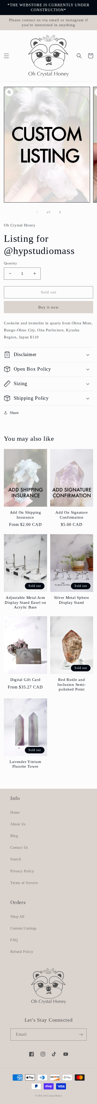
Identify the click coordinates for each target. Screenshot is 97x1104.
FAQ (14, 940)
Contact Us (19, 847)
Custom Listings (23, 928)
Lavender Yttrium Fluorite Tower (25, 764)
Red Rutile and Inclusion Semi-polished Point (71, 684)
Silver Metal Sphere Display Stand (71, 600)
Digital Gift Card (25, 680)
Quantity (10, 263)
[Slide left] (37, 212)
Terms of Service (24, 883)
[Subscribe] (80, 1034)
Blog (14, 836)
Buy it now (48, 307)
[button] (6, 56)
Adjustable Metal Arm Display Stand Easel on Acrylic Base (25, 602)
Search (15, 859)
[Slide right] (60, 212)
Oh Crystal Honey (53, 1096)
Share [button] (14, 413)
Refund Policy (21, 952)
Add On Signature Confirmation (71, 514)
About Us (18, 824)
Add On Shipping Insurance (25, 514)
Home (15, 812)
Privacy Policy (22, 871)
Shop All (17, 917)
